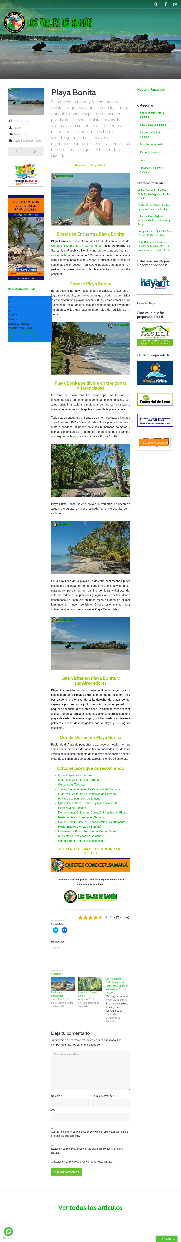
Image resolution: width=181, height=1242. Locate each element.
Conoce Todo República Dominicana (81, 840)
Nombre (56, 1096)
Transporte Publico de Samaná (152, 170)
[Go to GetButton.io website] (8, 1238)
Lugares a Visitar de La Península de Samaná (87, 793)
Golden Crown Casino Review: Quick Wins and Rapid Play (154, 207)
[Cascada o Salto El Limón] (90, 984)
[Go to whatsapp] (8, 1231)
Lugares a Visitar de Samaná (150, 135)
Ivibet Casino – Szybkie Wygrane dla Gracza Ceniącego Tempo (154, 220)
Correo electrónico (103, 1096)
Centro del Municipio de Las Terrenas (76, 245)
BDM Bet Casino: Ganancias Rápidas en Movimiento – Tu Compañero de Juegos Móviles (154, 246)
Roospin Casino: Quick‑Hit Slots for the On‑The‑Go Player (155, 233)
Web (53, 1110)
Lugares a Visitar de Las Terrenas (79, 779)
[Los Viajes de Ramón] (48, 15)
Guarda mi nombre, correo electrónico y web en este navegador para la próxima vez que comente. (89, 1134)
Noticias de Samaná (151, 144)
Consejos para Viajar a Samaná (152, 115)
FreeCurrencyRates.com (21, 288)
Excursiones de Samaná (153, 125)
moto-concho (59, 255)
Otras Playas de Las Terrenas (76, 775)
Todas (38, 141)
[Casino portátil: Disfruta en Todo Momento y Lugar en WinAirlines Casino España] (119, 1000)
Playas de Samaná (23, 141)
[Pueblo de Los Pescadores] (63, 984)
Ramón (17, 128)
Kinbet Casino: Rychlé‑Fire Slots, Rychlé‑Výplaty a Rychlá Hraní (154, 194)
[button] (90, 199)
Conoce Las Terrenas (71, 784)
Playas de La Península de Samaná (79, 798)
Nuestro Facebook (151, 89)
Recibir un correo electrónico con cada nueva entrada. (83, 1162)
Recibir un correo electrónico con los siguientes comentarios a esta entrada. (87, 1151)
